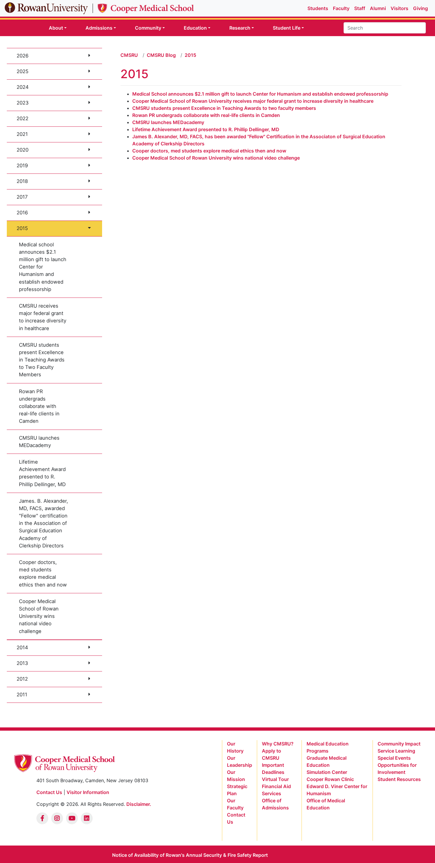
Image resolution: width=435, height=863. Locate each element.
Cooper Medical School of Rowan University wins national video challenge (39, 616)
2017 (22, 197)
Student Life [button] (286, 28)
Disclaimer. (138, 804)
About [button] (56, 28)
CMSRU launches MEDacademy (39, 441)
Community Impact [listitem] (399, 744)
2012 (22, 679)
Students (317, 8)
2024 (23, 87)
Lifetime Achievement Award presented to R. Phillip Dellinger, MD (42, 473)
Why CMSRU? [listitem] (278, 744)
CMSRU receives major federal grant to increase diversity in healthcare (42, 317)
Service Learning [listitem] (396, 751)
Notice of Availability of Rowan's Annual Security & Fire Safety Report (190, 855)
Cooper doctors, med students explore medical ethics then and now (43, 573)
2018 (22, 181)
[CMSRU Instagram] (57, 818)
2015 (22, 228)
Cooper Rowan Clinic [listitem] (330, 779)
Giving (420, 8)
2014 (22, 647)
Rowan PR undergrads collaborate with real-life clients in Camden (39, 406)
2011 (22, 695)
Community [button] (148, 28)
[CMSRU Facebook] (42, 818)
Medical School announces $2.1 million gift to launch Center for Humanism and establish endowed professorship (260, 94)
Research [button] (239, 28)
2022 (22, 118)
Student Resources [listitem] (399, 779)
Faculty (341, 8)
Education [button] (195, 28)
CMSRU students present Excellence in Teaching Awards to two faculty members (224, 108)
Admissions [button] (99, 28)
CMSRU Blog (161, 55)
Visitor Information (88, 792)
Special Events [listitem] (394, 758)
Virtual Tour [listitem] (275, 779)
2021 (22, 134)
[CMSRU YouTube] (72, 818)
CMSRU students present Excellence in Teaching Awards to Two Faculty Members (42, 360)
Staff (359, 8)
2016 (22, 213)
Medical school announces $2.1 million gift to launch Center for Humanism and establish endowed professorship (42, 267)
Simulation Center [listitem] (327, 772)
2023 (23, 103)
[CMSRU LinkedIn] (87, 818)
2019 (22, 165)
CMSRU (129, 55)
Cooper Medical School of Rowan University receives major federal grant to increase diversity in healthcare (252, 101)
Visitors (399, 8)
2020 (22, 150)
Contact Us (49, 792)
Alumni (378, 8)
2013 (22, 663)
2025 (22, 71)
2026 (22, 56)
